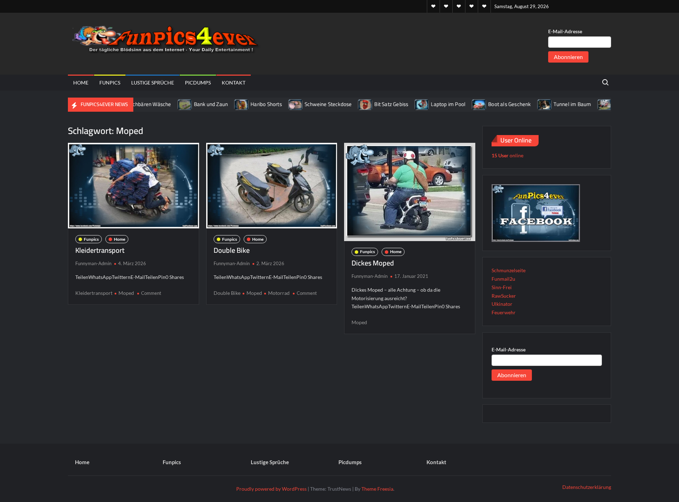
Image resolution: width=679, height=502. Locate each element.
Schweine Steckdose (315, 104)
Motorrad (279, 293)
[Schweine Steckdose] (282, 104)
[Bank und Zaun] (171, 104)
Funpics (109, 83)
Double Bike (232, 250)
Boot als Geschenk (496, 104)
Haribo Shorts (253, 104)
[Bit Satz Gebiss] (352, 104)
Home (80, 83)
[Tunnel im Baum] (531, 104)
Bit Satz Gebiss (378, 104)
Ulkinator (502, 304)
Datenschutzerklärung (586, 487)
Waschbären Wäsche (133, 104)
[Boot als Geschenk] (466, 104)
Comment (151, 293)
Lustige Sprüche (152, 83)
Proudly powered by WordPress (271, 489)
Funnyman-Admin (93, 263)
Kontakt (233, 83)
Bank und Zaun (197, 104)
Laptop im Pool (435, 104)
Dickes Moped (373, 262)
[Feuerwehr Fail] (591, 104)
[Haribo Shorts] (228, 104)
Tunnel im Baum (559, 104)
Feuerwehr (504, 312)
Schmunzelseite (509, 270)
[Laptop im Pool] (409, 104)
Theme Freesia (377, 489)
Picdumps (198, 83)
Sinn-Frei (502, 287)
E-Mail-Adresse (565, 31)
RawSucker (504, 296)
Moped (126, 293)
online (507, 155)
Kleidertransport (99, 250)
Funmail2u (503, 279)
